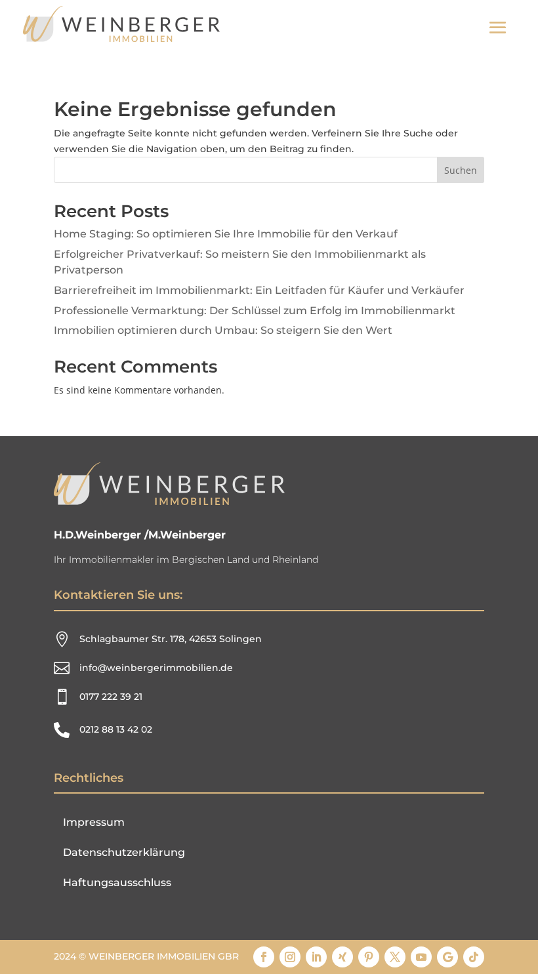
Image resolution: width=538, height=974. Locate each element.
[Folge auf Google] (447, 956)
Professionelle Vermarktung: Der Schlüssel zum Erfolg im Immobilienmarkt (254, 310)
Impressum (94, 822)
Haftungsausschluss (117, 882)
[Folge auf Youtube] (421, 956)
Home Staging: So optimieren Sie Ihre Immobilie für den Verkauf (226, 234)
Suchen (460, 170)
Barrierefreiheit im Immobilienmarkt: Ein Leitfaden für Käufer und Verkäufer (259, 290)
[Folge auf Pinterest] (368, 956)
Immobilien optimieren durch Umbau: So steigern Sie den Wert (223, 330)
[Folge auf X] (394, 956)
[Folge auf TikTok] (473, 956)
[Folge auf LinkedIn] (316, 956)
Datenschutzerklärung (124, 852)
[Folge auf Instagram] (289, 956)
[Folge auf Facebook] (263, 956)
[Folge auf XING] (342, 956)
